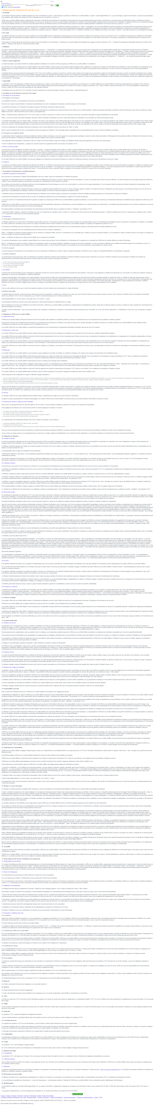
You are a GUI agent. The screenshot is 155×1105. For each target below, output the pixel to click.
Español (26, 1095)
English (39, 1095)
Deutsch (14, 1095)
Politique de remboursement (85, 1097)
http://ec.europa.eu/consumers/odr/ (110, 1069)
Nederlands (33, 1095)
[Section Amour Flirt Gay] (53, 5)
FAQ (100, 1097)
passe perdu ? (17, 7)
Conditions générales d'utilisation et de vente (13, 1097)
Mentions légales (32, 1097)
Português (20, 1095)
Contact (96, 1097)
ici (32, 296)
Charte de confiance (43, 1097)
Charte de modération (56, 1097)
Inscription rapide (77, 1094)
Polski (44, 1095)
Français (3, 1095)
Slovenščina (50, 1095)
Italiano (8, 1095)
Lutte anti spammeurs (70, 1097)
